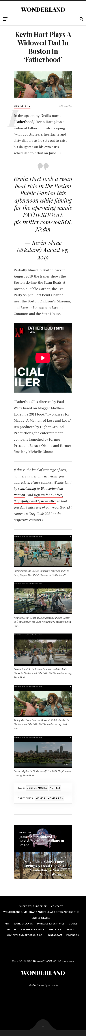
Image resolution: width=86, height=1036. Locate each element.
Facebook (72, 935)
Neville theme (36, 985)
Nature (12, 929)
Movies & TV (22, 106)
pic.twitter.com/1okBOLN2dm (43, 225)
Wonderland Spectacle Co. (25, 935)
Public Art (56, 929)
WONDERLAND (43, 9)
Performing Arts (32, 929)
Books (73, 923)
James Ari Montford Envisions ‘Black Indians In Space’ (41, 840)
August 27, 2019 (53, 253)
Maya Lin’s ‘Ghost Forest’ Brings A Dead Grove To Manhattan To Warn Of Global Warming (45, 867)
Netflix (55, 788)
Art (7, 923)
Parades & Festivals (50, 923)
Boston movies (37, 788)
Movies (40, 798)
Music (71, 929)
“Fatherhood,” (24, 121)
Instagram (55, 935)
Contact (57, 906)
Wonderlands (23, 923)
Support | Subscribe (33, 906)
